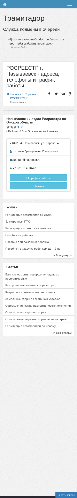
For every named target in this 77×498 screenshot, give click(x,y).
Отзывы (38, 186)
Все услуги (63, 255)
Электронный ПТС (17, 221)
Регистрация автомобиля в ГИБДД (28, 214)
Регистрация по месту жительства (28, 228)
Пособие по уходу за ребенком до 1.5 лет (33, 248)
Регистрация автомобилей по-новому (30, 326)
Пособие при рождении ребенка (27, 242)
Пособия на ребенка (19, 235)
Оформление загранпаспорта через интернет (36, 319)
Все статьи (63, 332)
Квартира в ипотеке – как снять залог (30, 292)
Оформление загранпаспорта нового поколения (38, 305)
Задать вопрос (66, 495)
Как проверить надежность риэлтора (30, 285)
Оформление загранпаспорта (25, 312)
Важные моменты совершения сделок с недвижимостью (32, 276)
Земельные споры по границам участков (32, 299)
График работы (40, 178)
